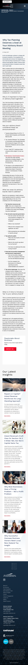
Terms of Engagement (8, 596)
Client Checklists (7, 589)
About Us (5, 585)
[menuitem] (7, 1)
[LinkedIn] (4, 579)
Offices (4, 599)
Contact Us (9, 349)
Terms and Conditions (14, 662)
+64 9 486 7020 (6, 623)
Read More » (7, 416)
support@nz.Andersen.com (9, 613)
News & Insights (6, 592)
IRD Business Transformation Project (14, 155)
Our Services (6, 587)
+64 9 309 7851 (6, 611)
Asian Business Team (8, 591)
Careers (5, 594)
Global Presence (7, 601)
